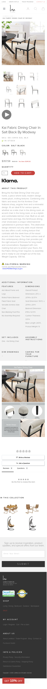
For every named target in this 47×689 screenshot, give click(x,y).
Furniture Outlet (9, 643)
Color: (13, 146)
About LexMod (8, 638)
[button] (13, 681)
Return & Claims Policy (11, 662)
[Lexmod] (12, 8)
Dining (10, 606)
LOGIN (4, 2)
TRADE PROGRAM (27, 2)
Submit (23, 564)
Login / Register (9, 624)
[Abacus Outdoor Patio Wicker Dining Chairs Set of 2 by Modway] (32, 509)
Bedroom (18, 606)
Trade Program (21, 638)
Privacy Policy (8, 657)
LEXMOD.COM (8, 16)
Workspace (35, 606)
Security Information (22, 657)
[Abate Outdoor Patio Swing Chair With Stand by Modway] (11, 523)
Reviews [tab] (6, 468)
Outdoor (26, 606)
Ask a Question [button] (24, 463)
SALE (5, 610)
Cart (17, 624)
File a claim (25, 624)
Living (5, 606)
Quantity (8, 167)
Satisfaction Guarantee (12, 666)
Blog (30, 638)
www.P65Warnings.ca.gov (12, 269)
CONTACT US (40, 2)
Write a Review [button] (24, 457)
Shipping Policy (27, 662)
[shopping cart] (42, 9)
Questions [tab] (21, 468)
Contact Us (37, 638)
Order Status (14, 2)
